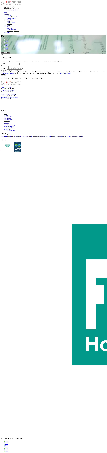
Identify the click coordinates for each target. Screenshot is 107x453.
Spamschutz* (4, 70)
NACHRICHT (4, 68)
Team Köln (9, 21)
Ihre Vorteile (10, 28)
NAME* (3, 63)
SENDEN (3, 74)
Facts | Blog (7, 32)
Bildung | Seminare (11, 18)
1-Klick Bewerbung (5, 52)
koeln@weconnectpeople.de (8, 90)
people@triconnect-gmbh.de (11, 10)
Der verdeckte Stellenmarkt (10, 136)
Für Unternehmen (8, 26)
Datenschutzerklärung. (65, 73)
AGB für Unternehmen (9, 130)
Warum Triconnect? (12, 17)
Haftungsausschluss (8, 126)
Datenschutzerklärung (9, 125)
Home (5, 12)
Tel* (2, 65)
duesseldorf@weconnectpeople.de (9, 97)
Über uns (9, 15)
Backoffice (9, 24)
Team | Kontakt (7, 19)
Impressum (6, 123)
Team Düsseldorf (11, 22)
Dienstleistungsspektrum (13, 31)
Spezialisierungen (11, 29)
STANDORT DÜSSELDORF (8, 94)
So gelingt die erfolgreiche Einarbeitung (33, 136)
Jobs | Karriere (7, 25)
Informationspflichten (9, 128)
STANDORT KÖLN (6, 87)
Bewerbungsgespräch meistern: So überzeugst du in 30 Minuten (64, 136)
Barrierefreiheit (7, 129)
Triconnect (6, 14)
